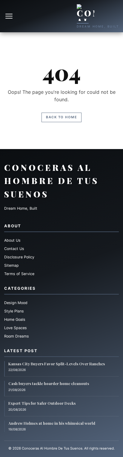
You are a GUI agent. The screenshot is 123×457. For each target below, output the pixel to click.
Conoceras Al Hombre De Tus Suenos (51, 181)
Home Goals (14, 319)
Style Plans (14, 311)
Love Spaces (15, 328)
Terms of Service (19, 274)
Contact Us (14, 248)
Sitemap (11, 265)
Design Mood (15, 302)
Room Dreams (16, 336)
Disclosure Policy (19, 257)
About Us (12, 240)
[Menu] (9, 16)
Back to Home (61, 117)
